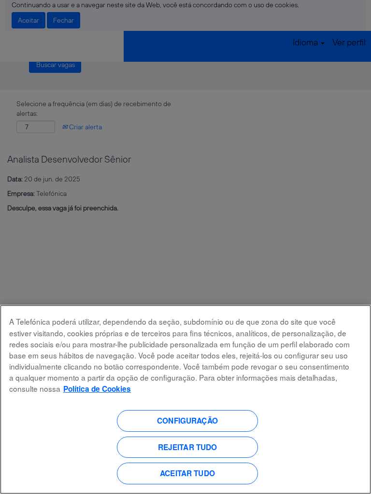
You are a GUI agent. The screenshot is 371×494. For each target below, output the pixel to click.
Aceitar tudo (187, 473)
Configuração (187, 420)
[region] (185, 399)
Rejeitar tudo (187, 447)
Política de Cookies (97, 389)
